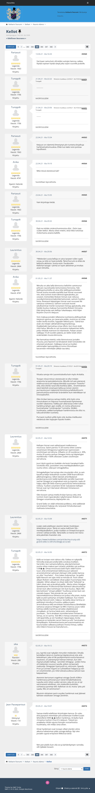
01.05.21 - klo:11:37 (44, 278)
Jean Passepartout (15, 704)
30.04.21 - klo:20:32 (44, 221)
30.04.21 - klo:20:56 (44, 251)
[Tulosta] (87, 46)
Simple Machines (25, 789)
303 (27, 47)
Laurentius (15, 250)
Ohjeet (58, 788)
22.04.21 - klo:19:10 (44, 163)
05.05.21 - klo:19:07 (44, 706)
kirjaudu (60, 16)
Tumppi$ (16, 78)
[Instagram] (47, 782)
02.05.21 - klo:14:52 (44, 438)
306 (42, 47)
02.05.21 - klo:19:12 (44, 645)
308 (51, 47)
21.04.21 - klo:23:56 (44, 107)
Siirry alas (10, 47)
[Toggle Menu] (87, 3)
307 (46, 47)
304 (32, 47)
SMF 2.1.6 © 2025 (11, 789)
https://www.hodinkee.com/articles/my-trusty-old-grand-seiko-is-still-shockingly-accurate (58, 540)
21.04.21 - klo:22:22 (44, 79)
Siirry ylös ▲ (85, 788)
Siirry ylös (10, 754)
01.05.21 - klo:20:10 (44, 366)
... (24, 47)
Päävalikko (11, 3)
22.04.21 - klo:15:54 (44, 137)
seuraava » (21, 38)
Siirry (56, 769)
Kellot (11, 31)
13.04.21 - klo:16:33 (44, 54)
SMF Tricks (17, 787)
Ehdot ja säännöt (71, 788)
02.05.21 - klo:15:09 (44, 519)
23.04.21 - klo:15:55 (44, 195)
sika (16, 644)
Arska (16, 162)
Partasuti (16, 52)
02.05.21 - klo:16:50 (44, 552)
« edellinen (11, 38)
